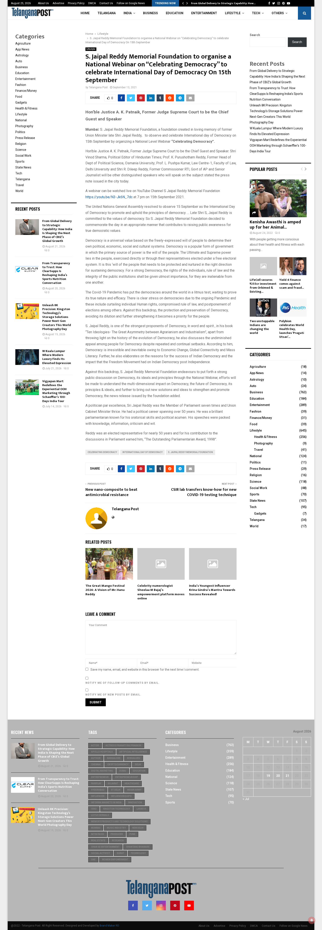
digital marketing (102, 771)
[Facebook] (133, 905)
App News (22, 49)
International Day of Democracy (142, 452)
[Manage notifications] (311, 920)
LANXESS (141, 809)
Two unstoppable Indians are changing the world (262, 327)
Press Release (25, 138)
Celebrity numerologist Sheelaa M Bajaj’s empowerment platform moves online (160, 592)
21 (287, 775)
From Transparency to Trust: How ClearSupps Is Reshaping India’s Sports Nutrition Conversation (56, 273)
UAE (93, 859)
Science (20, 149)
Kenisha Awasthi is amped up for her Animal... (275, 224)
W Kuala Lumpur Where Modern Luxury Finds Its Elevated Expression (56, 357)
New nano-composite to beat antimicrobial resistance (111, 492)
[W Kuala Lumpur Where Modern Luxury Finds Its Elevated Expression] (27, 357)
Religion (20, 144)
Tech (256, 13)
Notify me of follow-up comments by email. (122, 682)
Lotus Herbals (100, 815)
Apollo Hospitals (102, 752)
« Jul (246, 799)
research (118, 840)
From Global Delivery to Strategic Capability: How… (223, 3)
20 (278, 775)
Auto (18, 61)
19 (268, 775)
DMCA (92, 3)
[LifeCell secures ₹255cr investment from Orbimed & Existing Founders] (263, 266)
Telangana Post (98, 87)
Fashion (20, 85)
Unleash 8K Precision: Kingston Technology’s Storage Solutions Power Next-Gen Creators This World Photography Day (56, 317)
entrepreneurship (126, 777)
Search (255, 35)
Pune (132, 834)
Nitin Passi (97, 834)
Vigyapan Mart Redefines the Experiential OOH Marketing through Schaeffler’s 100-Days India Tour (56, 391)
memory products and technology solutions (119, 821)
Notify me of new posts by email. (113, 694)
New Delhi (137, 828)
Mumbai (95, 828)
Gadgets (21, 102)
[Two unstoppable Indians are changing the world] (263, 307)
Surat (120, 853)
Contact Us (106, 3)
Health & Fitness (26, 108)
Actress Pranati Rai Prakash (123, 745)
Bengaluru (133, 758)
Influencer (97, 796)
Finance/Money (26, 90)
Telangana (106, 13)
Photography (24, 126)
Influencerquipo (121, 796)
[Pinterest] (175, 905)
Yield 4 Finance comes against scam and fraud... (291, 283)
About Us (43, 3)
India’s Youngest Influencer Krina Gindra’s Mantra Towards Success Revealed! (212, 590)
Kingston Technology (116, 809)
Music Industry (116, 828)
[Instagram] (161, 905)
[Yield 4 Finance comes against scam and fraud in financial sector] (293, 266)
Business (150, 13)
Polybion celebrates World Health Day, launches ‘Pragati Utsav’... (291, 329)
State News (23, 167)
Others (278, 13)
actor (95, 745)
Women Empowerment (115, 859)
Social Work (23, 155)
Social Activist (100, 853)
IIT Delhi (115, 790)
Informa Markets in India (106, 802)
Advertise (58, 3)
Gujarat (113, 783)
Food (18, 96)
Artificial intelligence (133, 752)
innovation (135, 802)
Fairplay (96, 783)
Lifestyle (233, 13)
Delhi (138, 764)
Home (85, 13)
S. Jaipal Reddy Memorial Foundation (190, 452)
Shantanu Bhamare (138, 847)
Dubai (122, 771)
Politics (20, 132)
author (96, 758)
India (128, 13)
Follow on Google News (131, 3)
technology (138, 853)
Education (174, 13)
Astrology (22, 55)
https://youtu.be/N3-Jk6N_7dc (109, 197)
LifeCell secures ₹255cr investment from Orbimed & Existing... (263, 285)
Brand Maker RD (109, 925)
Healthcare (132, 783)
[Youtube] (189, 905)
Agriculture (23, 43)
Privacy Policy (76, 3)
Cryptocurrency (117, 764)
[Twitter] (147, 905)
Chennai (96, 764)
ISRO (94, 809)
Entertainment (204, 13)
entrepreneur (100, 777)
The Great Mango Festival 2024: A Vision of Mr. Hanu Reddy (105, 590)
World (19, 191)
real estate (98, 840)
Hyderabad (97, 790)
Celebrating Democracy (102, 452)
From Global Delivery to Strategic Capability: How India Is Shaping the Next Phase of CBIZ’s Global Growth (57, 231)
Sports (20, 161)
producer (117, 834)
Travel (19, 185)
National (21, 120)
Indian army (134, 790)
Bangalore (113, 758)
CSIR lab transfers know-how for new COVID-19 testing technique (204, 492)
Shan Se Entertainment (105, 847)
